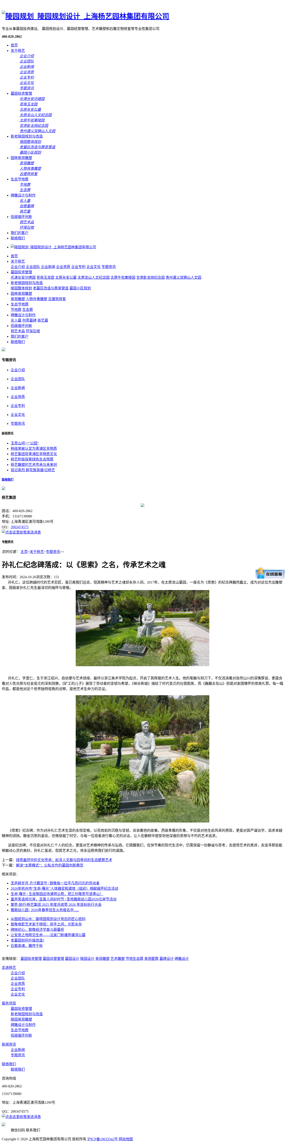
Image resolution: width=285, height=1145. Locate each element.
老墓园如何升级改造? (27, 940)
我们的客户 (19, 233)
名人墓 (16, 320)
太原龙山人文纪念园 (93, 277)
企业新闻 (48, 267)
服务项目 (9, 1003)
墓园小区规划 (80, 288)
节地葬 (16, 310)
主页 (24, 552)
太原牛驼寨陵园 (122, 277)
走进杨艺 (9, 967)
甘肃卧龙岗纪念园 (150, 277)
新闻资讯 (9, 1044)
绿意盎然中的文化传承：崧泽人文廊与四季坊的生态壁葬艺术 (64, 860)
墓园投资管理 (21, 93)
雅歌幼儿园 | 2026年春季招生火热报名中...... (45, 910)
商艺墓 (42, 320)
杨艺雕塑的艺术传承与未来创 (34, 465)
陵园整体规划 (21, 288)
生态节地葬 (19, 179)
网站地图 (126, 1139)
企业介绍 (18, 267)
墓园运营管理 (53, 959)
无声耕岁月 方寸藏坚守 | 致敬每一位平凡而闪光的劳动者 (55, 883)
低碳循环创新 (21, 217)
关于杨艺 (18, 50)
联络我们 (18, 238)
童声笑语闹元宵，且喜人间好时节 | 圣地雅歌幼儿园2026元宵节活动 (63, 899)
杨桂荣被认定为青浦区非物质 (34, 448)
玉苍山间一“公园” (25, 443)
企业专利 (78, 267)
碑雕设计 (182, 959)
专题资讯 (109, 267)
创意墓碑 (29, 320)
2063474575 (19, 527)
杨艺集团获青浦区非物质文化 (34, 454)
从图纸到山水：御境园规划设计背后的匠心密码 (48, 919)
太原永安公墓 (66, 277)
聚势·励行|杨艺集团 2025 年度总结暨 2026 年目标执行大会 (56, 904)
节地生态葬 (134, 959)
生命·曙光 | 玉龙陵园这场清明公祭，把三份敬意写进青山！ (57, 894)
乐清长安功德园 (23, 277)
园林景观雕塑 (21, 158)
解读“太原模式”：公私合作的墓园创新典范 (49, 865)
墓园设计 (72, 959)
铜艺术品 (18, 331)
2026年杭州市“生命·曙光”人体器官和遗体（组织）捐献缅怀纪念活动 (64, 888)
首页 (14, 45)
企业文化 (93, 267)
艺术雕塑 (117, 959)
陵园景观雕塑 (21, 1019)
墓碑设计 (166, 959)
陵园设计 (87, 959)
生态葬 (27, 310)
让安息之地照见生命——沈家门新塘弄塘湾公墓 (48, 935)
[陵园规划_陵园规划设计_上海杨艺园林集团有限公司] (85, 16)
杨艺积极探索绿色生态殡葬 (32, 459)
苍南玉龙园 (45, 277)
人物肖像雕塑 (36, 299)
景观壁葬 (151, 959)
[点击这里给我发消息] (21, 532)
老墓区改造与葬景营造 (51, 288)
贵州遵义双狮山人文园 (183, 277)
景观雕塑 (18, 299)
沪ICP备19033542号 (102, 1139)
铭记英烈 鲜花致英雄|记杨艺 (33, 470)
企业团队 (33, 267)
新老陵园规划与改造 (27, 136)
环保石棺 (33, 331)
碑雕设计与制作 (23, 195)
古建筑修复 (57, 299)
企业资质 (63, 267)
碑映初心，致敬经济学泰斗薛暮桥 (37, 929)
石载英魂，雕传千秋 (27, 946)
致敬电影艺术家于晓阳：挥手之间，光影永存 (46, 924)
